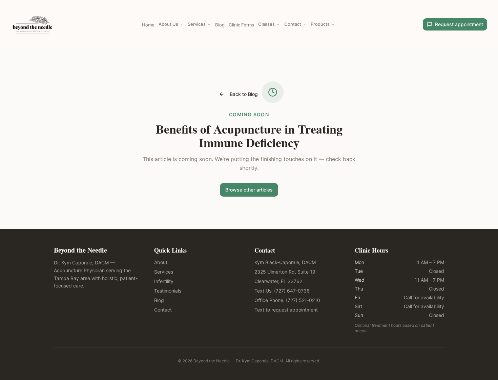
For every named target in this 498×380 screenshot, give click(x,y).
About (160, 262)
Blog (220, 24)
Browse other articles (249, 190)
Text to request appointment (286, 310)
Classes (266, 24)
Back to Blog (244, 94)
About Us (168, 24)
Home (148, 24)
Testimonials (167, 291)
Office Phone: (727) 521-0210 (287, 300)
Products (320, 24)
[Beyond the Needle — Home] (32, 24)
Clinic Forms (241, 24)
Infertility (163, 281)
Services (197, 24)
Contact (292, 24)
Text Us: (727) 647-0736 (282, 291)
